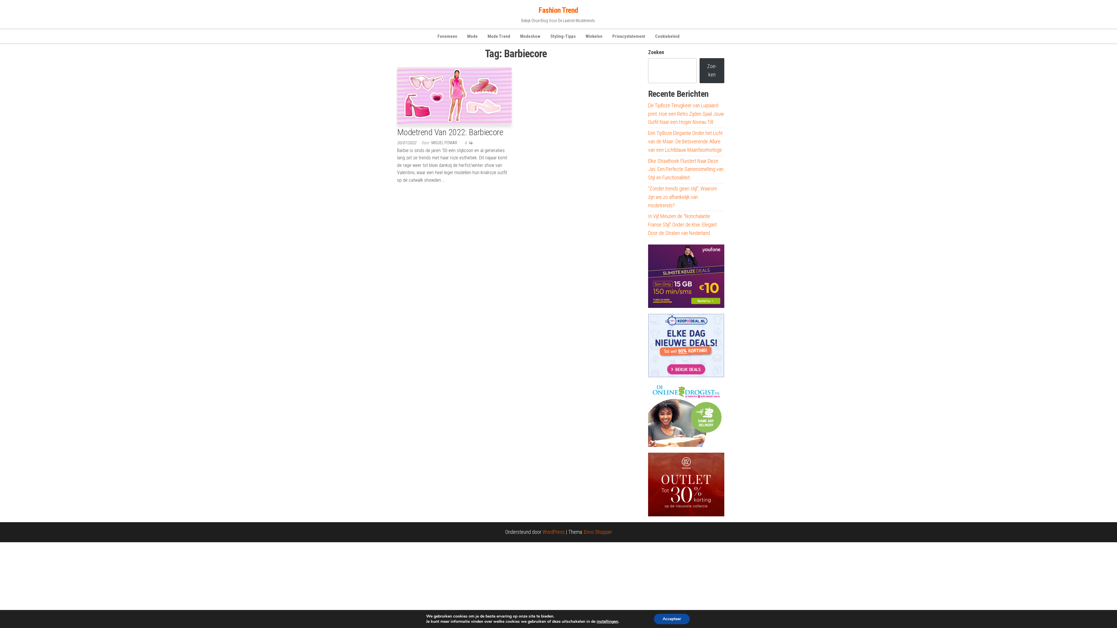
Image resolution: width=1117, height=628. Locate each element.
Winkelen (594, 36)
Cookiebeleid (667, 36)
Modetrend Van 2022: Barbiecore (450, 132)
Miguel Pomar (444, 142)
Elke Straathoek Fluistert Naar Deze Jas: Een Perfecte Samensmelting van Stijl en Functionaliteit (685, 169)
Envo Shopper (598, 532)
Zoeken (656, 52)
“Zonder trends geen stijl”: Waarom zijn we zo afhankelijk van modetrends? (682, 196)
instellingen (607, 621)
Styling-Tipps (563, 36)
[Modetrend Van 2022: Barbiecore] (454, 95)
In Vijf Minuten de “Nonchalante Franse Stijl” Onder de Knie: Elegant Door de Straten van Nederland (682, 224)
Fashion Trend (558, 10)
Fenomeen (447, 36)
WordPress (554, 532)
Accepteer (672, 619)
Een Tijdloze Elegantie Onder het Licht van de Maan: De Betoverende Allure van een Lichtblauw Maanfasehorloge (685, 141)
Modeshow (530, 36)
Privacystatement (628, 36)
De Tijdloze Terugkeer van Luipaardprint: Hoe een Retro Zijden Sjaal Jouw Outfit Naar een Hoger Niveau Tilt (686, 113)
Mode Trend (499, 36)
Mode (472, 36)
